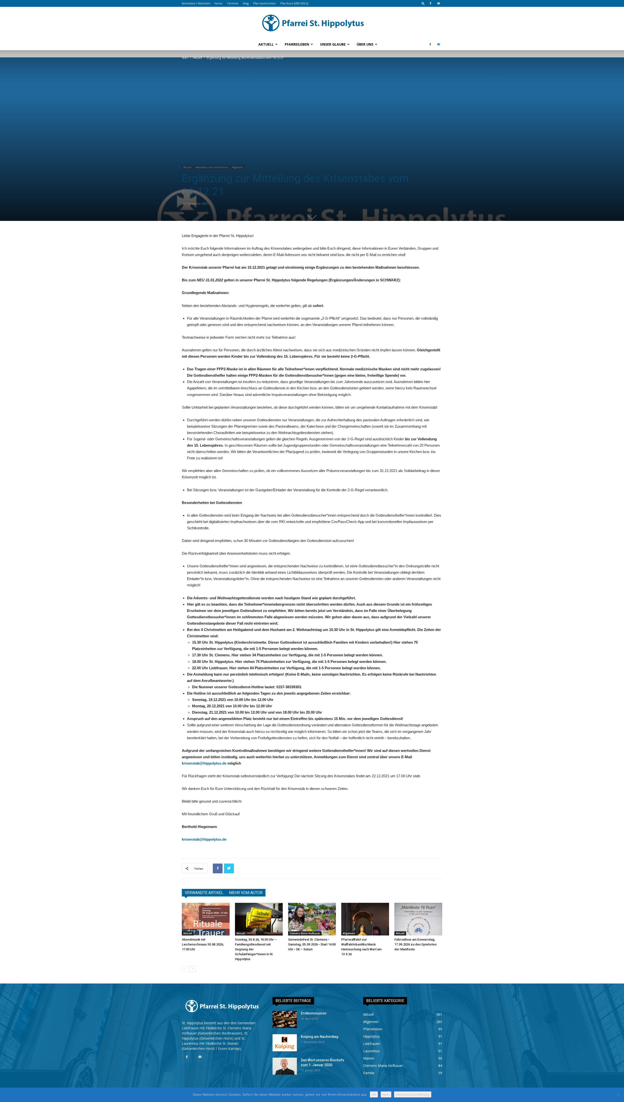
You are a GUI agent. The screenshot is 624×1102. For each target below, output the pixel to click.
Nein (386, 1094)
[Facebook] (430, 3)
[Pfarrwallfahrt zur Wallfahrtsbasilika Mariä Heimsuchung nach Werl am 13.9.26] (365, 919)
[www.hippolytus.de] (312, 23)
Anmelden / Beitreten (196, 3)
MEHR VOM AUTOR (246, 892)
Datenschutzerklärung (412, 1094)
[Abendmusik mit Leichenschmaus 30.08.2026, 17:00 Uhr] (206, 919)
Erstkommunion (313, 1013)
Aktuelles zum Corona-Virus (212, 167)
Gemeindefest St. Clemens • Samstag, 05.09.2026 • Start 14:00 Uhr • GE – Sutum (312, 944)
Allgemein (237, 167)
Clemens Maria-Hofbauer (305, 933)
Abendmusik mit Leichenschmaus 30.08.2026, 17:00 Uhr (203, 944)
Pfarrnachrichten (264, 3)
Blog (246, 3)
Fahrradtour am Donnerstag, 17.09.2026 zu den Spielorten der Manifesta (415, 944)
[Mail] (438, 3)
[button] (423, 3)
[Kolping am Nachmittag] (285, 1042)
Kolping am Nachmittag (319, 1037)
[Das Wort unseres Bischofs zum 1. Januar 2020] (285, 1066)
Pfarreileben (297, 44)
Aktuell (266, 44)
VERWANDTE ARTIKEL (204, 892)
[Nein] (617, 1094)
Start (185, 58)
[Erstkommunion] (285, 1019)
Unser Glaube (333, 44)
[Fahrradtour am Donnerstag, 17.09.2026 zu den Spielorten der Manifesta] (418, 919)
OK (374, 1094)
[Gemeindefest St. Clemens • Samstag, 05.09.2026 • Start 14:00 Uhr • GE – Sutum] (312, 919)
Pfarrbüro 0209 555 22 (294, 3)
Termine (232, 3)
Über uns (365, 44)
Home (218, 3)
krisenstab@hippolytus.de (204, 763)
